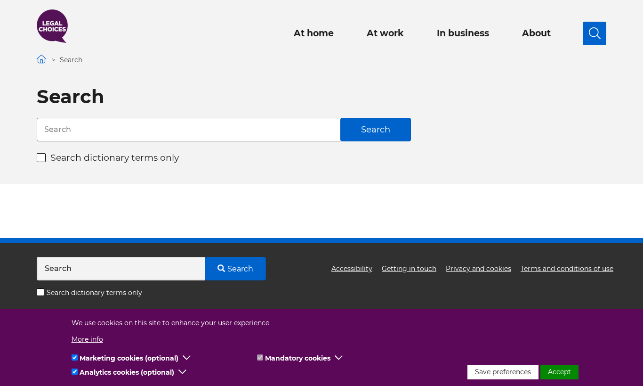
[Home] (52, 26)
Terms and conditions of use (567, 268)
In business (463, 33)
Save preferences (503, 372)
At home (314, 33)
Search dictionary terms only (114, 157)
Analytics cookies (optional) (127, 372)
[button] (186, 358)
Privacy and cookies (478, 268)
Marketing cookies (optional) (129, 358)
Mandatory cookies (297, 358)
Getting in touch (409, 268)
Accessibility (351, 268)
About (536, 33)
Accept (559, 372)
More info (87, 339)
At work (385, 33)
